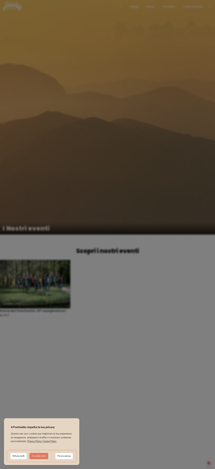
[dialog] (41, 441)
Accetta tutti (39, 456)
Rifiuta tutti (19, 456)
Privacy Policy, (34, 441)
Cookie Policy (49, 441)
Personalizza (64, 456)
